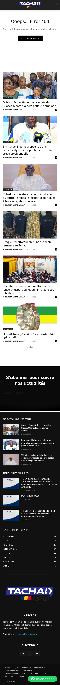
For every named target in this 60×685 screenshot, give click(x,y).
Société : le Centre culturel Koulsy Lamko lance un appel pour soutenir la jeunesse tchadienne (29, 290)
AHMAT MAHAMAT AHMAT (14, 110)
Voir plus (29, 347)
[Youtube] (37, 653)
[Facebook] (23, 653)
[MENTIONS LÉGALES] (11, 500)
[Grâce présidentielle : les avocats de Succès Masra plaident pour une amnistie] (30, 85)
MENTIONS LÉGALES (30, 496)
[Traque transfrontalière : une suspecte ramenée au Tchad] (30, 225)
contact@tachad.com (27, 634)
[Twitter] (30, 653)
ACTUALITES (8, 98)
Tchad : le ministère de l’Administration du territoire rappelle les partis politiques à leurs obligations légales (29, 198)
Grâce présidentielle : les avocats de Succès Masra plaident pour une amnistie (29, 104)
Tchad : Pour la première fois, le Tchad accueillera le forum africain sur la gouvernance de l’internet (38, 513)
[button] (42, 679)
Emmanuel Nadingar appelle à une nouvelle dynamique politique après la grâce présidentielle (27, 150)
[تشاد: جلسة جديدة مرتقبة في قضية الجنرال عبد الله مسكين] (30, 316)
